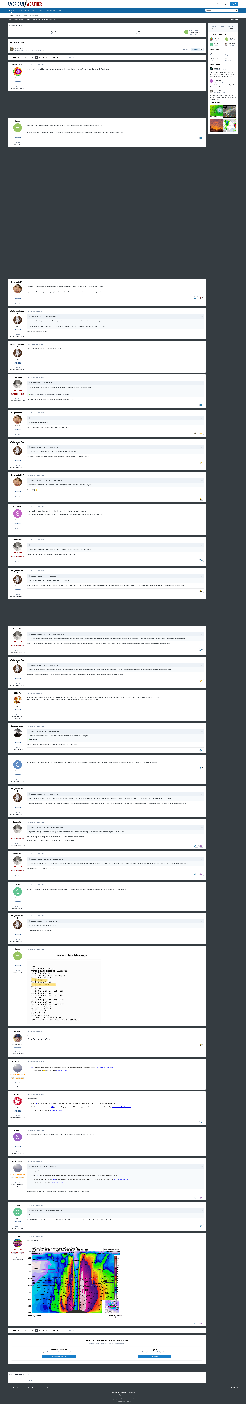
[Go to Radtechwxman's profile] (17, 732)
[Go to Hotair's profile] (17, 127)
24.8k (18, 1083)
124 (18, 779)
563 (18, 334)
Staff (25, 15)
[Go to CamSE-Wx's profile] (17, 71)
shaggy (17, 1130)
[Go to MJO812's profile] (17, 1038)
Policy (60, 10)
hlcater (51, 382)
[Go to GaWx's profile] (17, 891)
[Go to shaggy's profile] (17, 1137)
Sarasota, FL (20, 88)
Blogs (27, 10)
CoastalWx (17, 377)
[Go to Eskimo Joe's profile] (17, 1068)
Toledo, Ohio (20, 1259)
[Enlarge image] (49, 394)
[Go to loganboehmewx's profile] (186, 32)
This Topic (229, 10)
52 (29, 57)
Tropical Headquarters (37, 50)
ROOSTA (17, 693)
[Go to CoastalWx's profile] (17, 384)
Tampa (20, 144)
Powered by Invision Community (123, 1395)
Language (114, 1392)
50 (22, 57)
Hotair (17, 121)
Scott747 (20, 48)
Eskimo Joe (17, 1061)
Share (186, 49)
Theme (123, 1392)
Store (33, 10)
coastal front (17, 758)
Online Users (34, 15)
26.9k (18, 303)
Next (58, 57)
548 (18, 142)
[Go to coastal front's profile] (17, 764)
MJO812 (17, 1031)
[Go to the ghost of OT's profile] (17, 288)
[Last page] (62, 57)
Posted (35, 65)
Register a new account (59, 1356)
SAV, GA (20, 908)
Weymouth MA (20, 400)
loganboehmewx (194, 32)
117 (18, 86)
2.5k (18, 747)
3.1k (18, 714)
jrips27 (17, 1094)
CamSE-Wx (17, 65)
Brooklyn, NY (20, 1053)
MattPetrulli (218, 38)
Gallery (18, 15)
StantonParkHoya (53, 1210)
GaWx (17, 885)
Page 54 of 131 (71, 57)
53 (32, 57)
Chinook (17, 1236)
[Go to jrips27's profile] (17, 1101)
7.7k (18, 1151)
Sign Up (234, 4)
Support (41, 10)
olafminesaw (52, 731)
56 (43, 57)
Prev (14, 57)
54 (36, 57)
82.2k (18, 1051)
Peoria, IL (20, 749)
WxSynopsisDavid (17, 312)
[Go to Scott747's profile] (12, 49)
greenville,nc (20, 1153)
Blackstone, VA (20, 336)
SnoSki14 (17, 507)
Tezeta (51, 316)
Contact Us (131, 1392)
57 (47, 57)
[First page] (10, 57)
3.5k (18, 1115)
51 (25, 57)
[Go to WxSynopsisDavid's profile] (17, 320)
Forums (10, 15)
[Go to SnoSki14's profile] (17, 513)
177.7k (18, 399)
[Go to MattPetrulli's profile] (211, 39)
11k (18, 1257)
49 (18, 57)
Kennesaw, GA (20, 1117)
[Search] (236, 10)
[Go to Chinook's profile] (17, 1243)
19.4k (18, 906)
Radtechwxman (17, 726)
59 (54, 57)
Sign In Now (154, 1356)
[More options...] (202, 65)
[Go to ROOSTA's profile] (17, 700)
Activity (20, 10)
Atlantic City (20, 781)
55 (39, 57)
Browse (11, 10)
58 (50, 57)
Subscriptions (51, 10)
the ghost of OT (17, 282)
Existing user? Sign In (221, 4)
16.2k (18, 528)
